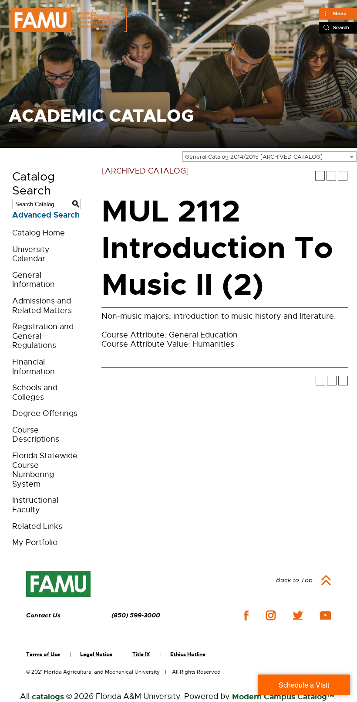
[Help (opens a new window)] (342, 176)
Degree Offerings (44, 413)
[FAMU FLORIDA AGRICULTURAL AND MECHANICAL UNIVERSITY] (69, 20)
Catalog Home (38, 233)
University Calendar (31, 254)
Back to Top (294, 580)
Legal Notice (96, 654)
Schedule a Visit (304, 685)
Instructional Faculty (35, 505)
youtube (325, 615)
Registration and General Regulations (43, 336)
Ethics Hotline (187, 654)
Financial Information (33, 366)
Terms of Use (43, 654)
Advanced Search (46, 215)
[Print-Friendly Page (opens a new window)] (331, 176)
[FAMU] (58, 584)
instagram (271, 615)
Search (341, 27)
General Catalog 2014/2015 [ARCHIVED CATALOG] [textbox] (254, 156)
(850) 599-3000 (135, 615)
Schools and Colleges (34, 392)
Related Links (37, 526)
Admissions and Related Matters (42, 305)
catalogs (48, 697)
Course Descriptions (35, 434)
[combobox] (269, 156)
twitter (298, 615)
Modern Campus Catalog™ (283, 697)
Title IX (141, 654)
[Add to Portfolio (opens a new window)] (320, 176)
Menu (340, 13)
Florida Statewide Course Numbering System (44, 470)
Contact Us (43, 615)
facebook (246, 615)
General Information (33, 280)
